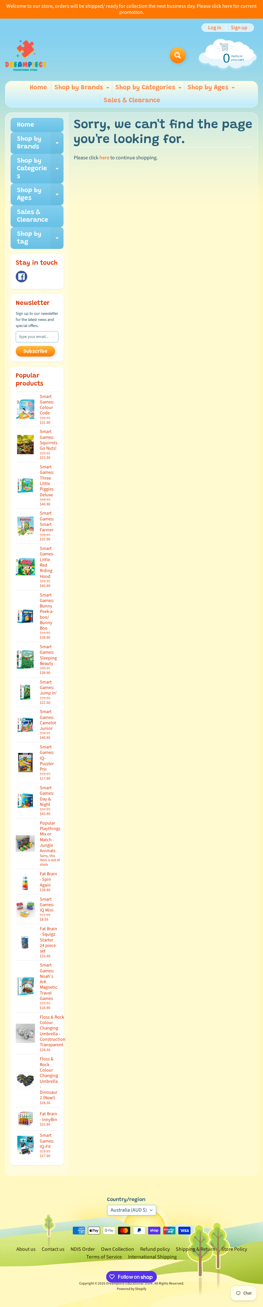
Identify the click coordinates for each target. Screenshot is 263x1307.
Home (38, 87)
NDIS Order (83, 1249)
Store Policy (234, 1249)
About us (26, 1249)
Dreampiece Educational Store (129, 1283)
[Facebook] (21, 276)
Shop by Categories (149, 89)
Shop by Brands (83, 89)
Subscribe (35, 351)
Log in (214, 27)
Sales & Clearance (132, 100)
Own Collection (117, 1249)
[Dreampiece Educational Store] (25, 55)
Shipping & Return (195, 1249)
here (104, 157)
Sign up (239, 27)
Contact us (53, 1249)
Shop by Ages (212, 89)
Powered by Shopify (131, 1288)
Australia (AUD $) (129, 1210)
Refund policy (155, 1249)
